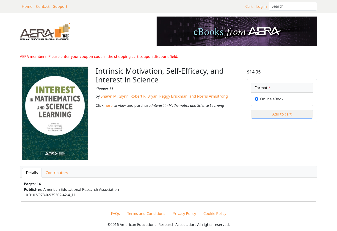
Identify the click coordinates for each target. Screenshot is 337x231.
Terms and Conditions (146, 213)
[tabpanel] (168, 189)
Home (27, 6)
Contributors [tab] (57, 172)
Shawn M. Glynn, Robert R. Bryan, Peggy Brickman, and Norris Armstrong (164, 96)
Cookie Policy (214, 213)
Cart (249, 6)
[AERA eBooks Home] (45, 31)
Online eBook (272, 98)
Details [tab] (32, 172)
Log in (261, 6)
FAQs (115, 213)
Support (60, 6)
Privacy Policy (184, 213)
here (109, 105)
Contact (43, 6)
